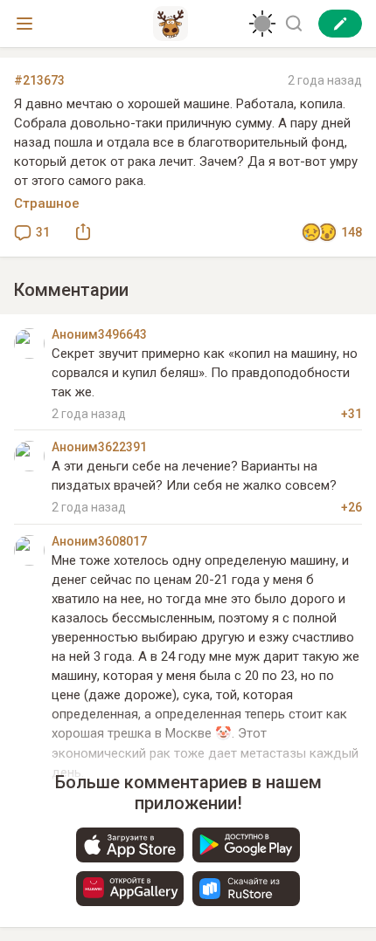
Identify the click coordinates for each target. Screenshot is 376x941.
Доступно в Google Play (246, 845)
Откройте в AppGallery (130, 888)
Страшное (47, 203)
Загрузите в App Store (130, 845)
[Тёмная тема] (262, 24)
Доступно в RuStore (246, 888)
